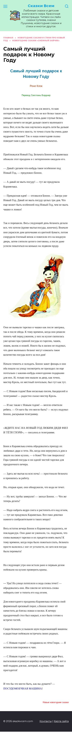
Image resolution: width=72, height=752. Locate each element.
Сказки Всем (41, 5)
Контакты (46, 721)
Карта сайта (61, 721)
